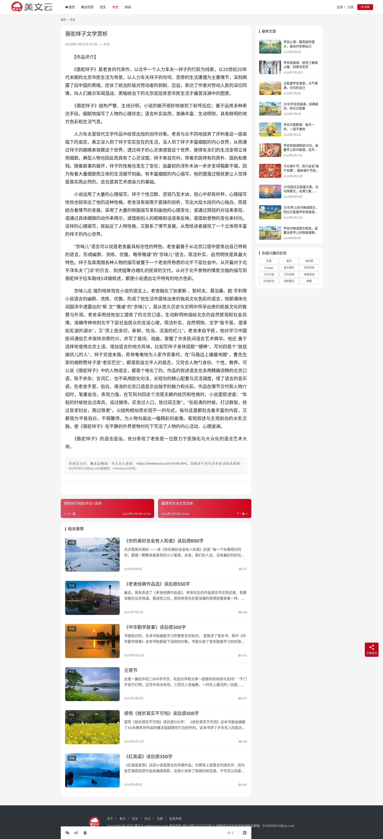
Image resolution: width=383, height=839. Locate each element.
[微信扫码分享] (68, 833)
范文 (103, 7)
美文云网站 (99, 463)
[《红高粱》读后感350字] (92, 770)
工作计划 (269, 274)
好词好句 (269, 281)
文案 (269, 261)
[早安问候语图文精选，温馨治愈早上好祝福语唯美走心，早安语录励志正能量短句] (270, 233)
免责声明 (175, 818)
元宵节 (130, 670)
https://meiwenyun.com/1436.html (161, 463)
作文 (115, 7)
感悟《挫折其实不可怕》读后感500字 (161, 713)
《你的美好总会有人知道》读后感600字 (164, 541)
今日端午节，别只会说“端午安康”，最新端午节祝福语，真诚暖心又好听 (301, 170)
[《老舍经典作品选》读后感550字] (92, 598)
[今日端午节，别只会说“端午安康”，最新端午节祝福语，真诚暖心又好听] (270, 171)
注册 (351, 7)
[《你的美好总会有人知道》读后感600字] (92, 555)
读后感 (309, 261)
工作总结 (289, 274)
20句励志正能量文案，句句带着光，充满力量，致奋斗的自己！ (300, 191)
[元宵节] (92, 684)
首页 (72, 7)
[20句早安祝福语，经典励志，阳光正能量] (270, 109)
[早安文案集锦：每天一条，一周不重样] (270, 129)
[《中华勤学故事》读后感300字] (92, 641)
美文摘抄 (289, 267)
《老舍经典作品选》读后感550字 (157, 584)
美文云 (139, 825)
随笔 (309, 281)
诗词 (128, 7)
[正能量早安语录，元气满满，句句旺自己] (270, 88)
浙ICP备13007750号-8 (199, 825)
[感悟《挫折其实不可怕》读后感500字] (92, 727)
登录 (340, 7)
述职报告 (289, 281)
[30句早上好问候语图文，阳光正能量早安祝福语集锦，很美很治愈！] (270, 212)
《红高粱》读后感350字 (148, 756)
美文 (289, 261)
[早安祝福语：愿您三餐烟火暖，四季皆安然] (270, 67)
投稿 (366, 7)
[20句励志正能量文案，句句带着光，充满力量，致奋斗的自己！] (270, 192)
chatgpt (269, 267)
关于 (110, 818)
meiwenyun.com (156, 825)
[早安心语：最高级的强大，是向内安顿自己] (270, 47)
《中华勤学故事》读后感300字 (155, 627)
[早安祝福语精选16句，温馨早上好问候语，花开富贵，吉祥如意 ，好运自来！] (270, 150)
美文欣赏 (87, 7)
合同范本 (309, 267)
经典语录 (309, 274)
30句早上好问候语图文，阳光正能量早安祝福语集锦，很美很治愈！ (301, 211)
